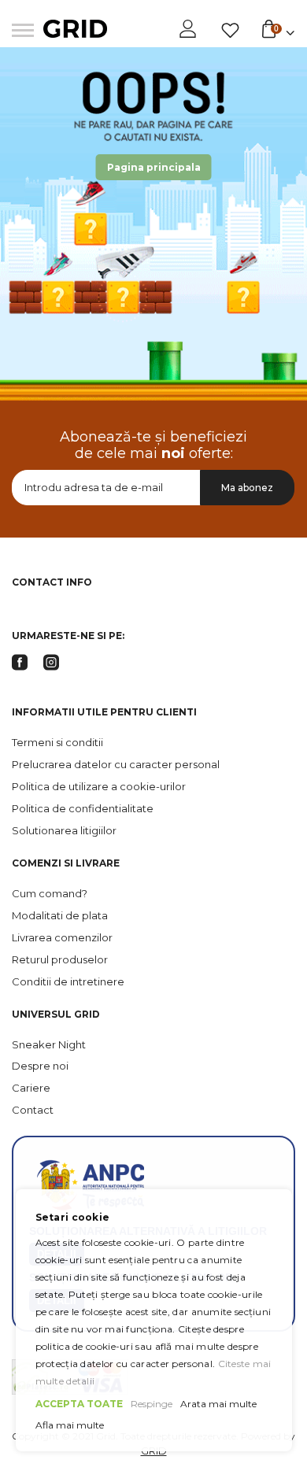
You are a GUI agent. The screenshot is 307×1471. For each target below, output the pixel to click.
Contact (33, 1109)
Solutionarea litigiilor (64, 830)
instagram (51, 663)
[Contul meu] (189, 29)
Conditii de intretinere (68, 981)
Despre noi (40, 1065)
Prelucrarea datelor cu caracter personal (116, 764)
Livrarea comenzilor (62, 937)
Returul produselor (60, 959)
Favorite (230, 30)
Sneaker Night (49, 1044)
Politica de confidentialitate (83, 808)
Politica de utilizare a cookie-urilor (99, 786)
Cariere (31, 1087)
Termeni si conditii (57, 742)
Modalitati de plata (60, 915)
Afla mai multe (69, 1425)
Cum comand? (49, 893)
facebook (20, 663)
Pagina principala (154, 167)
